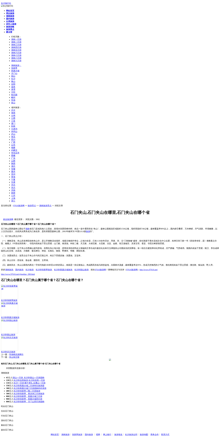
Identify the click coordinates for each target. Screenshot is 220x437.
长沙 (13, 79)
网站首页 (55, 434)
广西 (13, 142)
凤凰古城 (15, 71)
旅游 (88, 231)
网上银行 (107, 434)
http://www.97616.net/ (149, 270)
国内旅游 (19, 270)
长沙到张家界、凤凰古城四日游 (28, 399)
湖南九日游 (16, 61)
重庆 (13, 171)
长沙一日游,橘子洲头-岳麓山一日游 (29, 383)
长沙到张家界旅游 (44, 270)
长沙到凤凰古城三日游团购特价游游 (30, 388)
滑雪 (13, 89)
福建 (13, 147)
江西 (13, 118)
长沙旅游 (29, 270)
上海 (13, 198)
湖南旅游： (16, 65)
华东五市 (15, 153)
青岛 (13, 137)
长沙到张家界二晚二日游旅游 (27, 391)
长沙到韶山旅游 (81, 270)
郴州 (13, 97)
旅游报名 (118, 434)
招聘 (98, 434)
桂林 (13, 126)
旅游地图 (144, 434)
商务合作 (154, 434)
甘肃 (13, 182)
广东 (13, 158)
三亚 (13, 121)
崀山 (13, 103)
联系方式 (165, 434)
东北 (13, 187)
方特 (13, 92)
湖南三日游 (16, 45)
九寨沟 (14, 129)
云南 (13, 115)
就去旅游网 (8, 219)
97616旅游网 (18, 206)
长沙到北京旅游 (8, 352)
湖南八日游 (16, 58)
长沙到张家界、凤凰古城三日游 (28, 396)
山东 (13, 145)
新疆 (13, 193)
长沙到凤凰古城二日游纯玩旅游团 (29, 386)
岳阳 (13, 84)
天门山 (14, 73)
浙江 (13, 201)
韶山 (13, 76)
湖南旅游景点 (45, 206)
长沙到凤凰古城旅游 (63, 270)
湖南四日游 (16, 47)
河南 (13, 190)
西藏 (13, 155)
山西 (13, 161)
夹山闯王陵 (14, 357)
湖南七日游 (16, 55)
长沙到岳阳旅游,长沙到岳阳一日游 (29, 380)
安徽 (13, 169)
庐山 (13, 134)
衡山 (13, 81)
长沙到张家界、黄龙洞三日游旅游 (29, 394)
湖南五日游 (16, 50)
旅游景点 (32, 206)
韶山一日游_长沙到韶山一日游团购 (28, 377)
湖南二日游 (16, 42)
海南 (13, 113)
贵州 (13, 174)
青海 (13, 177)
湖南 (27, 229)
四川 (13, 139)
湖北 (13, 166)
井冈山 (14, 131)
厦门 (13, 123)
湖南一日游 (16, 39)
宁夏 (13, 179)
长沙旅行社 (6, 3)
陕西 (13, 163)
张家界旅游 (77, 434)
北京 (13, 110)
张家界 (14, 68)
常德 (13, 100)
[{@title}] (9, 289)
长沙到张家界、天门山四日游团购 (29, 402)
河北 (13, 185)
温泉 (13, 87)
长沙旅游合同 (131, 434)
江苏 (13, 195)
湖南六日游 (16, 53)
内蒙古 (14, 150)
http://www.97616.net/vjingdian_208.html (18, 274)
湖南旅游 (9, 270)
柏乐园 (14, 95)
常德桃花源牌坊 (16, 354)
